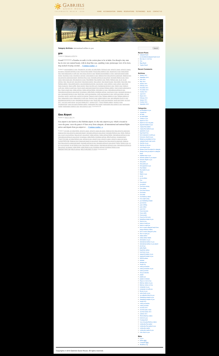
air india (88, 69)
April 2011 (143, 94)
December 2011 (144, 87)
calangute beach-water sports (147, 141)
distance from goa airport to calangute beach (72, 133)
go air (120, 80)
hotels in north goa (145, 223)
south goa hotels (119, 100)
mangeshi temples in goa (146, 254)
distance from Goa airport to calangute (110, 75)
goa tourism (99, 84)
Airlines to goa (105, 69)
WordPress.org (144, 344)
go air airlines (69, 135)
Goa (64, 82)
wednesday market (145, 328)
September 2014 (144, 77)
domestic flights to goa (118, 78)
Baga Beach (143, 63)
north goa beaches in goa (105, 94)
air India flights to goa (75, 139)
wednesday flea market (95, 104)
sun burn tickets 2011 (82, 102)
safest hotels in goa (104, 98)
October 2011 (143, 92)
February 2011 (144, 98)
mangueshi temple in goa (69, 94)
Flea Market (90, 80)
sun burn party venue (68, 102)
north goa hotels (119, 94)
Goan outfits (72, 86)
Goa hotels (117, 82)
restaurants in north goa (80, 98)
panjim (67, 96)
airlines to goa (87, 139)
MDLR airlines (111, 137)
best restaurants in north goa (70, 73)
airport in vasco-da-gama (97, 131)
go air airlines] (64, 145)
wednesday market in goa (71, 106)
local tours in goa (112, 92)
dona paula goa (67, 80)
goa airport (78, 82)
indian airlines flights (88, 90)
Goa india (124, 82)
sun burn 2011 (144, 307)
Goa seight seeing (74, 84)
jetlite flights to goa (87, 147)
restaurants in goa (67, 98)
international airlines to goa (116, 90)
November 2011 (144, 90)
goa (60, 53)
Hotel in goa (118, 86)
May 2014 (142, 81)
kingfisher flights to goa (112, 147)
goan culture (117, 84)
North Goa (81, 94)
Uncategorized (62, 104)
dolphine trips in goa (84, 78)
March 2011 (143, 96)
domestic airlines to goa (88, 143)
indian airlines (77, 90)
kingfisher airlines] (99, 147)
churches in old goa (79, 75)
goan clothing (108, 84)
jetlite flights (91, 92)
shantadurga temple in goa (66, 100)
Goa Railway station (145, 196)
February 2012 (144, 85)
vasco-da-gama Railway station (77, 104)
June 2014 (142, 79)
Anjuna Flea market (86, 71)
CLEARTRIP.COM (63, 141)
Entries (143, 340)
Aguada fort (81, 69)
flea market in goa (99, 80)
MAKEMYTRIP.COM (64, 149)
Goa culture (97, 82)
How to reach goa (66, 90)
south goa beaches (107, 100)
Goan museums (63, 86)
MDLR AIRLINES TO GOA (89, 149)
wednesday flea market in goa (112, 104)
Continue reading (89, 65)
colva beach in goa (92, 75)
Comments (144, 342)
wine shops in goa (85, 106)
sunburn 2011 (94, 102)
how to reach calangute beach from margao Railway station (95, 88)
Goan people (81, 86)
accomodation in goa (70, 69)
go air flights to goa (76, 145)
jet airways (83, 92)
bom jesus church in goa (87, 73)
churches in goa (68, 75)
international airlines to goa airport (68, 92)
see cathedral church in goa (119, 98)
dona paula (143, 161)
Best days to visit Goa (146, 59)
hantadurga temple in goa (106, 86)
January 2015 (143, 75)
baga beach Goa (144, 133)
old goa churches (144, 272)
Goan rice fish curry (91, 86)
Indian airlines (94, 145)
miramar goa (143, 262)
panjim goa (72, 96)
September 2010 (144, 104)
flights (108, 80)
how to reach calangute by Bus (148, 231)
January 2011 (143, 100)
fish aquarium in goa (79, 80)
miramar (142, 260)
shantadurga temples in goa (84, 100)
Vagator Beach (144, 65)
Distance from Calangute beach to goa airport (84, 141)
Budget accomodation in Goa (105, 73)
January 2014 (143, 83)
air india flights (96, 69)
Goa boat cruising (87, 82)
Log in (141, 338)
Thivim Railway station (106, 102)
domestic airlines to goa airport (100, 78)
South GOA (97, 100)
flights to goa (114, 80)
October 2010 (143, 102)
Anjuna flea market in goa (101, 71)
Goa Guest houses (107, 82)
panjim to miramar (82, 96)
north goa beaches (90, 94)
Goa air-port (70, 82)
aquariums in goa (115, 71)
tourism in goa (118, 102)
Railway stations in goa (109, 96)
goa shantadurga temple (87, 84)
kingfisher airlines (100, 92)
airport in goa (96, 139)
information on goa (101, 90)
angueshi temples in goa (72, 71)
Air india (65, 139)
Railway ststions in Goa (146, 285)
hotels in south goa (71, 88)
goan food (125, 84)
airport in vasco (115, 69)
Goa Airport (65, 114)
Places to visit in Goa (95, 96)
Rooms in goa (93, 98)
